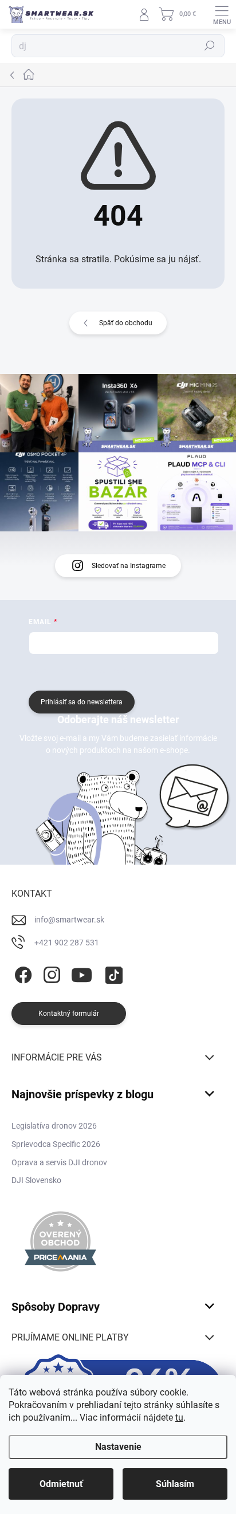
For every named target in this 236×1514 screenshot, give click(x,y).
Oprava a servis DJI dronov (59, 1162)
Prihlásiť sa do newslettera (82, 702)
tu (179, 1417)
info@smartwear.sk (69, 919)
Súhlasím (175, 1483)
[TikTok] (112, 973)
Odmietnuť (61, 1483)
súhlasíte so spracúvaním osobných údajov (151, 671)
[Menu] (221, 14)
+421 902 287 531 (66, 942)
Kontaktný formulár (68, 1014)
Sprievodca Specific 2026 (55, 1144)
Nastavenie (118, 1446)
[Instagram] (50, 973)
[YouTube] (82, 973)
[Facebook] (21, 973)
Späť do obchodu (125, 323)
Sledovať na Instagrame (129, 566)
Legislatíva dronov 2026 (54, 1125)
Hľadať (210, 46)
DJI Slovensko (36, 1180)
